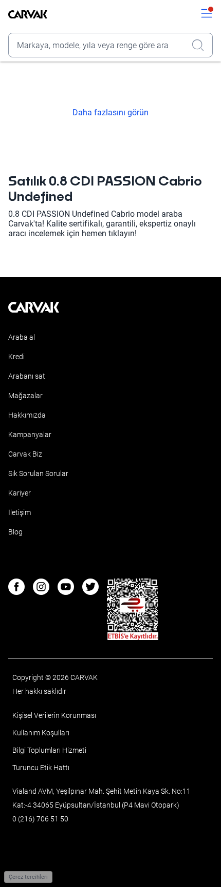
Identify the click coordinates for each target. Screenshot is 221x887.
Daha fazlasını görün (110, 113)
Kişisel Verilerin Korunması (54, 715)
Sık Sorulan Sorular (38, 473)
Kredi (16, 357)
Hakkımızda (27, 415)
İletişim (19, 512)
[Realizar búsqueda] (201, 45)
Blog (15, 532)
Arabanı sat (26, 376)
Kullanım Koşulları (40, 733)
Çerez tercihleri (28, 877)
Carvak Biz (25, 454)
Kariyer (19, 493)
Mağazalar (25, 395)
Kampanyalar (29, 434)
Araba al (21, 337)
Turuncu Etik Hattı (40, 768)
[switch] (206, 14)
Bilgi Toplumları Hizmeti (49, 750)
